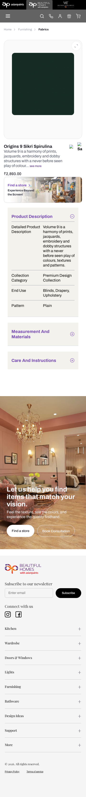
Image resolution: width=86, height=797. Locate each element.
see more (36, 166)
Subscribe (68, 593)
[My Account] (59, 16)
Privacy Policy (12, 771)
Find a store (17, 185)
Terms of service (35, 771)
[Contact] (50, 16)
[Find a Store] (69, 16)
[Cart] (78, 16)
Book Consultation (56, 531)
